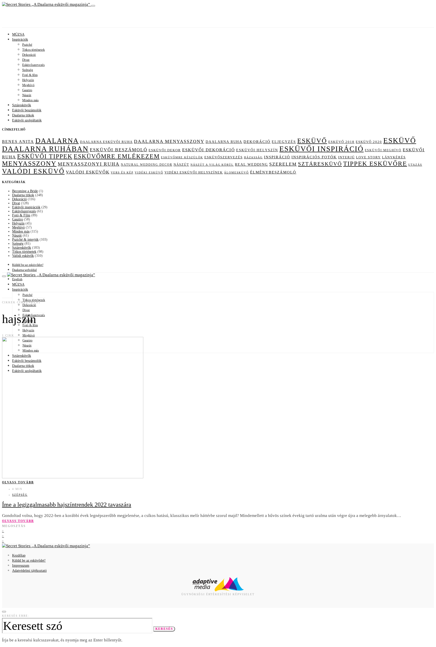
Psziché (27, 44)
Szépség (27, 70)
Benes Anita (18, 141)
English (17, 279)
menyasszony (29, 163)
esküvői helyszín (257, 150)
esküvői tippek (44, 156)
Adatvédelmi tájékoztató (29, 571)
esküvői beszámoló (118, 149)
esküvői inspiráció (321, 149)
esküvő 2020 (369, 142)
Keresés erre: (15, 615)
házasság (253, 157)
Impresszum (20, 565)
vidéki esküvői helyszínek (194, 172)
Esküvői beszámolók (26, 110)
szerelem (283, 164)
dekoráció (256, 142)
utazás (415, 164)
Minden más (30, 100)
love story (368, 157)
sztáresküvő (320, 164)
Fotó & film (30, 75)
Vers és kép (122, 172)
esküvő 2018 (341, 142)
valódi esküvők (88, 172)
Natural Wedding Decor (146, 164)
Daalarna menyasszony (169, 141)
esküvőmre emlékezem (117, 156)
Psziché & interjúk (25, 239)
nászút (181, 164)
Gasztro (27, 90)
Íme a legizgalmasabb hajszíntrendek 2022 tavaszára (66, 504)
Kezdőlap (18, 555)
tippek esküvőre (375, 163)
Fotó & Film (21, 215)
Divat (26, 60)
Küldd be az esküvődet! (27, 265)
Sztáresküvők (21, 105)
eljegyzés (284, 142)
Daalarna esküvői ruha (106, 142)
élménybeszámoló (273, 172)
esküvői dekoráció (208, 149)
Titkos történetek (33, 50)
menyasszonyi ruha (89, 164)
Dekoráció (29, 55)
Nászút (26, 95)
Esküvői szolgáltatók (27, 120)
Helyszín (28, 80)
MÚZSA (18, 34)
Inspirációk (20, 39)
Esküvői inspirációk (26, 207)
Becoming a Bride (25, 191)
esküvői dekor (165, 150)
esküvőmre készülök (182, 157)
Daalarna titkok (23, 115)
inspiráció (277, 157)
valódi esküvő (33, 171)
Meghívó (28, 85)
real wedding (251, 164)
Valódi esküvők (23, 256)
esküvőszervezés (223, 157)
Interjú (346, 157)
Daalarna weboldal (24, 270)
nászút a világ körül (212, 164)
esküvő (312, 140)
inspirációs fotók (314, 157)
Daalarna (57, 140)
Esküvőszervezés (33, 65)
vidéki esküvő (149, 172)
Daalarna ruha (224, 142)
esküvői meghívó (383, 150)
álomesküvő (236, 172)
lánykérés (394, 157)
